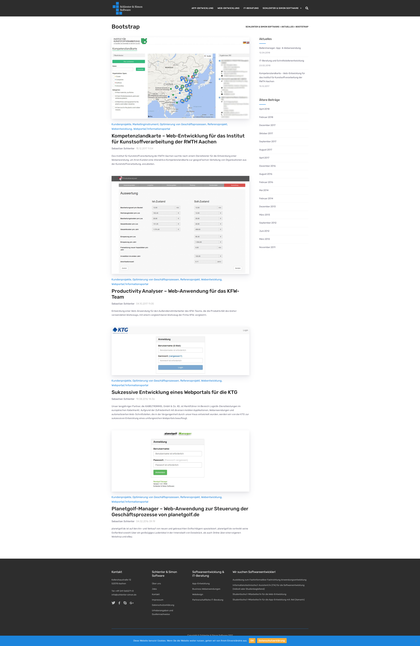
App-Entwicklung (202, 8)
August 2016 (265, 174)
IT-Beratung (251, 8)
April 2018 (264, 109)
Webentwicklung (122, 128)
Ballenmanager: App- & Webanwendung (280, 48)
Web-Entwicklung (229, 8)
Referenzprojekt (217, 124)
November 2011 (267, 247)
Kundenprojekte (121, 124)
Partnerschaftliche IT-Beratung (207, 600)
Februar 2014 (266, 198)
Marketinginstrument (145, 124)
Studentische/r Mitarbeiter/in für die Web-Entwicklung (259, 594)
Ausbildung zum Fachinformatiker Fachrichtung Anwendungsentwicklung (269, 579)
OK (252, 640)
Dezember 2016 (267, 166)
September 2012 (267, 222)
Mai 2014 (264, 190)
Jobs (154, 589)
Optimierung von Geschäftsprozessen (183, 124)
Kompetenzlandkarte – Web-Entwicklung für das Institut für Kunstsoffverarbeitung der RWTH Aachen (178, 139)
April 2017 (264, 157)
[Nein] (416, 641)
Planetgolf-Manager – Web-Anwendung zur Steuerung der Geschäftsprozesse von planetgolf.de (180, 512)
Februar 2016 (266, 182)
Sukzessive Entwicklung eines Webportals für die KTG (174, 392)
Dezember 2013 (267, 206)
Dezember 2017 (267, 125)
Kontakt (156, 594)
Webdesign (197, 594)
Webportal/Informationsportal (151, 128)
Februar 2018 (266, 117)
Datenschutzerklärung (163, 605)
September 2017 (267, 141)
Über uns (156, 583)
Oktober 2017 (266, 133)
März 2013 (264, 214)
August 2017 (265, 149)
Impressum (157, 600)
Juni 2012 (264, 231)
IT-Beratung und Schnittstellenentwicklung (281, 60)
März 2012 (264, 239)
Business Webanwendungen (206, 589)
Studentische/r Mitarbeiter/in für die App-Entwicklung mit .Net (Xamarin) (268, 599)
